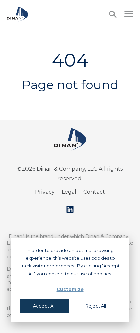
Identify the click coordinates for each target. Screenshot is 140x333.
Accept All (44, 306)
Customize (70, 289)
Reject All (95, 306)
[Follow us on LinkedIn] (70, 209)
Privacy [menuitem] (45, 192)
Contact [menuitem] (94, 192)
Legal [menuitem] (69, 192)
